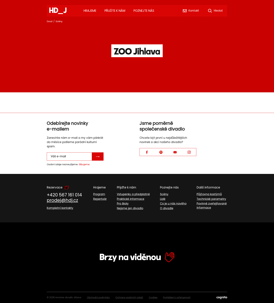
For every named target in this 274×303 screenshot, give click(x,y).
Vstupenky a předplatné (133, 194)
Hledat (218, 11)
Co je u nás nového (173, 203)
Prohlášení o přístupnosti (176, 297)
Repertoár (100, 199)
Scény (59, 21)
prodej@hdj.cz (62, 200)
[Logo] (58, 10)
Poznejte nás (144, 11)
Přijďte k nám (114, 11)
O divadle (166, 208)
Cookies (153, 297)
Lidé (162, 199)
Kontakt (194, 11)
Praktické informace (130, 199)
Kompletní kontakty (60, 208)
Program (99, 194)
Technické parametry (211, 199)
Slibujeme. (84, 164)
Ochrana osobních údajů (129, 297)
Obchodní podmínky (98, 297)
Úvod (49, 21)
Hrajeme (90, 11)
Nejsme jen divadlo (130, 208)
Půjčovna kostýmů (209, 194)
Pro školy (123, 203)
